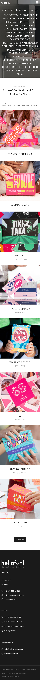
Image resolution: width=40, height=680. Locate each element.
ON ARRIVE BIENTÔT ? (20, 362)
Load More (20, 539)
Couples (17, 105)
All (4, 105)
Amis (9, 105)
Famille (34, 105)
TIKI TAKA (20, 255)
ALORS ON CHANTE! (20, 469)
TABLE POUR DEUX (20, 309)
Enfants (25, 105)
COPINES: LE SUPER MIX (20, 154)
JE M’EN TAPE (20, 522)
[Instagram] (3, 572)
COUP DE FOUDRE (20, 205)
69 (20, 416)
